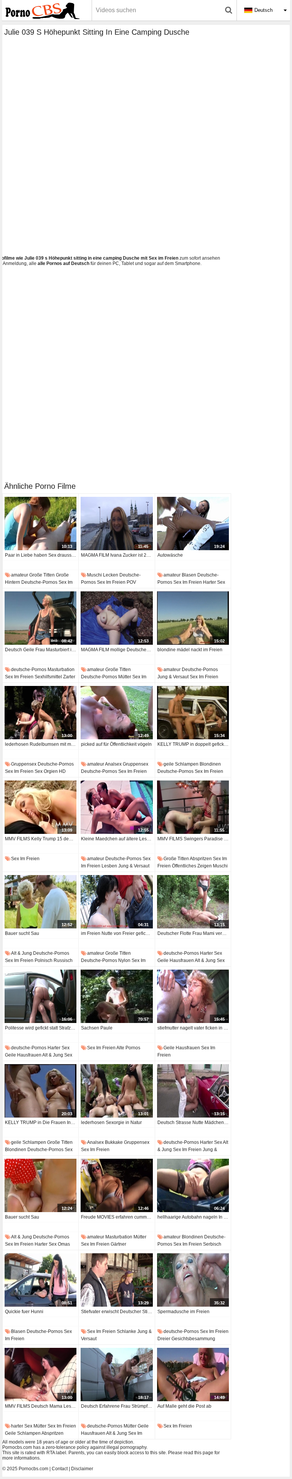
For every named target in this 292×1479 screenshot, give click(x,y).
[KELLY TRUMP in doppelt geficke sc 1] (193, 712)
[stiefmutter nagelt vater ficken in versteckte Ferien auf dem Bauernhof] (193, 996)
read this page (198, 1452)
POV (131, 582)
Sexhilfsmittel (48, 676)
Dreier (163, 1338)
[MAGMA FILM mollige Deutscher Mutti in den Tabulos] (116, 618)
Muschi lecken (102, 575)
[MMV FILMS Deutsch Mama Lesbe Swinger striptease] (40, 1374)
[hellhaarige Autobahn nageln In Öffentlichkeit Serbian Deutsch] (193, 1185)
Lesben (109, 866)
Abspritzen (201, 858)
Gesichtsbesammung (193, 1338)
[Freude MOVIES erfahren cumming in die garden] (116, 1185)
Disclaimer (82, 1468)
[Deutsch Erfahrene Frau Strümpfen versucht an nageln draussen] (116, 1374)
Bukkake (114, 1142)
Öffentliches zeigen (192, 866)
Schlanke (126, 1331)
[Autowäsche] (193, 523)
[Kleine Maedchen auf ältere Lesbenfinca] (116, 807)
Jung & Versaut (173, 676)
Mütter (124, 676)
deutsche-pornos (39, 582)
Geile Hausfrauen (175, 960)
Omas (64, 1244)
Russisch (63, 960)
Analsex (113, 764)
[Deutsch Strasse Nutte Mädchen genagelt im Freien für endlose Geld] (193, 1091)
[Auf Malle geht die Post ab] (193, 1374)
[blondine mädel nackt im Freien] (193, 618)
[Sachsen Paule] (116, 996)
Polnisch (43, 960)
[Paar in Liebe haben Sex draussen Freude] (40, 523)
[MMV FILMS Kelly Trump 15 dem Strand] (40, 807)
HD (62, 771)
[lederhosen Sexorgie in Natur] (116, 1091)
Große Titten (42, 575)
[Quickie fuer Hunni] (40, 1280)
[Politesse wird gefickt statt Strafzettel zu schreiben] (40, 996)
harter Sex (214, 582)
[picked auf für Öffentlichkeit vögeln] (116, 712)
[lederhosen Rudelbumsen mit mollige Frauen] (40, 712)
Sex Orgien (46, 771)
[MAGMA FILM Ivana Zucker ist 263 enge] (116, 523)
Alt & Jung (21, 953)
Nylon (124, 960)
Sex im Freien (111, 582)
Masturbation (61, 669)
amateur (19, 575)
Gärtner (118, 1244)
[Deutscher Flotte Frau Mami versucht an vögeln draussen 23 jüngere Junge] (193, 901)
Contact (60, 1468)
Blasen (189, 575)
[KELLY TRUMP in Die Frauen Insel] (40, 1091)
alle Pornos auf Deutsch (63, 263)
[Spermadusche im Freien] (193, 1280)
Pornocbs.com (33, 1468)
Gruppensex (23, 764)
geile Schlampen (180, 764)
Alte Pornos (128, 1047)
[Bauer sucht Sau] (40, 901)
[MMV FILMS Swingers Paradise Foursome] (193, 807)
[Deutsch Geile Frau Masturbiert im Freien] (40, 618)
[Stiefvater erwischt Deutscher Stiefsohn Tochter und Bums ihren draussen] (116, 1280)
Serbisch (212, 1244)
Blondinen (210, 764)
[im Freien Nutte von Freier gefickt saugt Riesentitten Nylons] (116, 901)
